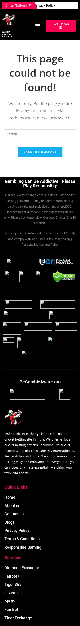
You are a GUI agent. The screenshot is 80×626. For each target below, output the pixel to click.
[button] (37, 25)
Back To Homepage (40, 152)
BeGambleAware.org (40, 382)
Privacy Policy (44, 5)
